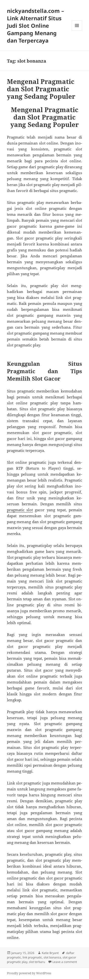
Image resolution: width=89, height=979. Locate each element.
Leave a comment (64, 962)
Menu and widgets (77, 30)
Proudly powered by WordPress (29, 973)
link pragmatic (32, 957)
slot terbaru (37, 962)
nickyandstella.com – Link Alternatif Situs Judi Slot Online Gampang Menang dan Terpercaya (35, 25)
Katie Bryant (50, 953)
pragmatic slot (20, 509)
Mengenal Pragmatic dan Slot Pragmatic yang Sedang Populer (41, 89)
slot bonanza (52, 957)
